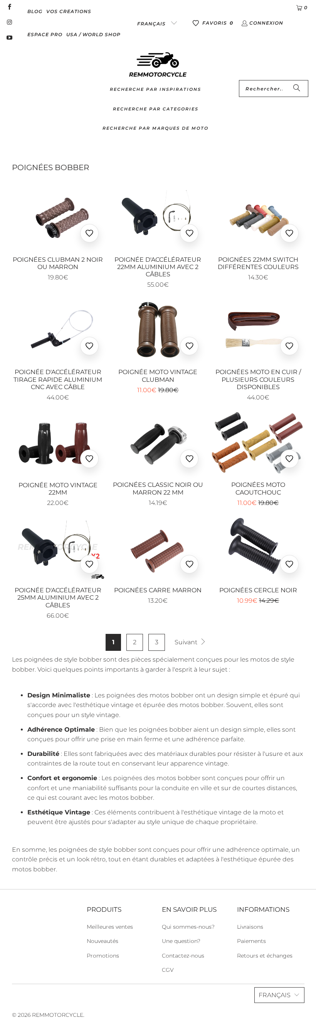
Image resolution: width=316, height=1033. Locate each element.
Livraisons (250, 926)
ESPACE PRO (44, 34)
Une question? (181, 941)
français (152, 24)
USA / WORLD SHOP (93, 34)
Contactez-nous (183, 955)
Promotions (103, 955)
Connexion (266, 23)
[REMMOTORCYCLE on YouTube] (9, 38)
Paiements (251, 941)
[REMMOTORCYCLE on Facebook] (9, 7)
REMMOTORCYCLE (57, 1014)
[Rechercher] (296, 88)
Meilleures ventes (110, 926)
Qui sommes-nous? (188, 926)
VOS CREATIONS (68, 11)
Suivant (187, 642)
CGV (168, 969)
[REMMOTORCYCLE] (158, 65)
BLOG (34, 11)
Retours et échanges (264, 955)
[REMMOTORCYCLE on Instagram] (9, 23)
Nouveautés (102, 941)
